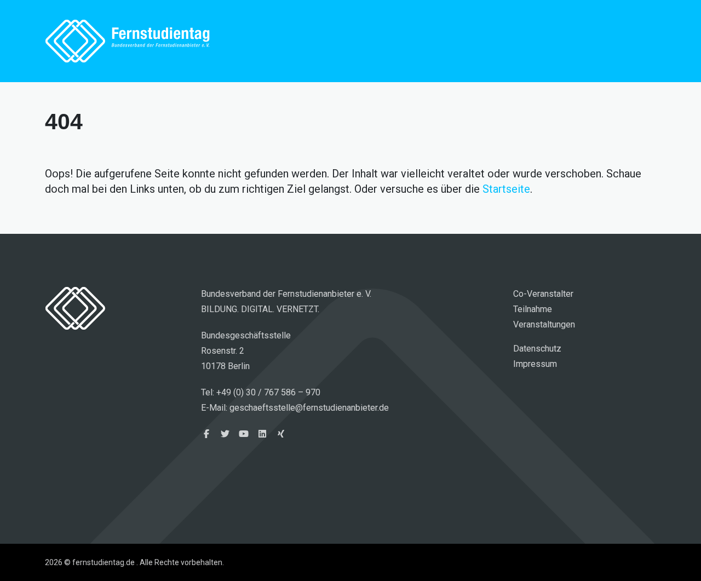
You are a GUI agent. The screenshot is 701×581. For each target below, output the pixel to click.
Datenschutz (537, 348)
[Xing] (280, 434)
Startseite (506, 188)
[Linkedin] (262, 434)
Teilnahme (532, 309)
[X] (225, 434)
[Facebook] (206, 434)
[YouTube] (243, 434)
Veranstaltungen (544, 324)
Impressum (535, 364)
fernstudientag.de (127, 41)
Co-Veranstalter (543, 294)
